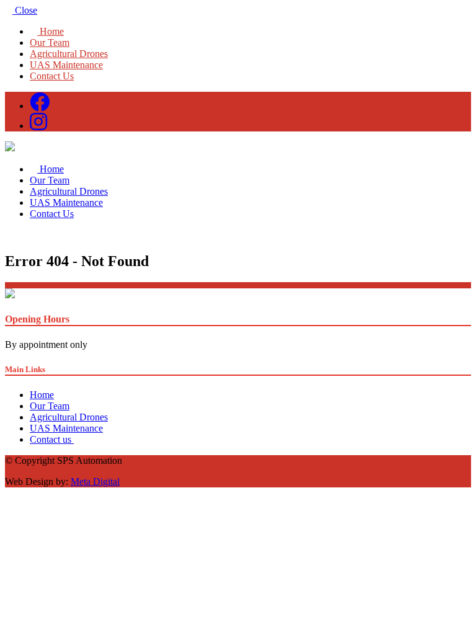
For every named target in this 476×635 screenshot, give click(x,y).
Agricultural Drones (69, 53)
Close (24, 10)
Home (50, 31)
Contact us (52, 439)
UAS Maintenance (66, 65)
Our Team (49, 42)
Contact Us (52, 76)
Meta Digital (95, 481)
